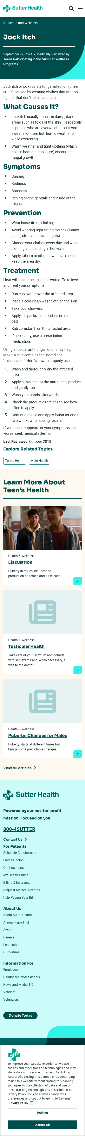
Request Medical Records (21, 890)
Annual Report (17, 922)
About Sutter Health (17, 915)
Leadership (11, 944)
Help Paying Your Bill (18, 897)
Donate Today (20, 1015)
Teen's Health (14, 460)
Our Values (11, 952)
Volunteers (11, 999)
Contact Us (12, 839)
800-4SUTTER (19, 829)
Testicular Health (26, 646)
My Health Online (15, 875)
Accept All (42, 1125)
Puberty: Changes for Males (37, 735)
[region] (42, 1090)
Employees (11, 969)
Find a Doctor (13, 860)
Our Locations (13, 867)
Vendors (9, 992)
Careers (8, 937)
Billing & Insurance (16, 882)
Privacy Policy (22, 1103)
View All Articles (17, 768)
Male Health (39, 460)
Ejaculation (20, 562)
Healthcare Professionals (21, 977)
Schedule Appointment (19, 852)
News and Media (18, 984)
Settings (42, 1112)
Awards (8, 929)
